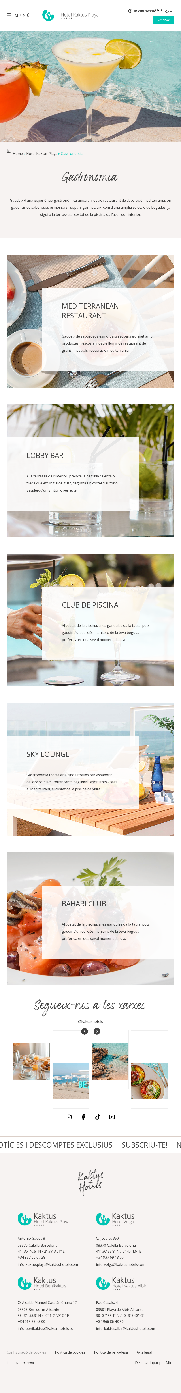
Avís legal (144, 1352)
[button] (168, 11)
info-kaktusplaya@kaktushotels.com (48, 1264)
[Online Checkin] (125, 11)
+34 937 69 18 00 (110, 1257)
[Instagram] (69, 1117)
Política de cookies (70, 1352)
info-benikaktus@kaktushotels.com (47, 1328)
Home (18, 153)
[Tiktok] (97, 1117)
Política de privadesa (111, 1352)
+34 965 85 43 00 (31, 1321)
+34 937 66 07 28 (31, 1257)
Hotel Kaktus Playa (41, 153)
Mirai (170, 1362)
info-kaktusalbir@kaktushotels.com (125, 1328)
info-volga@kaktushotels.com (120, 1264)
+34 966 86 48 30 (110, 1321)
